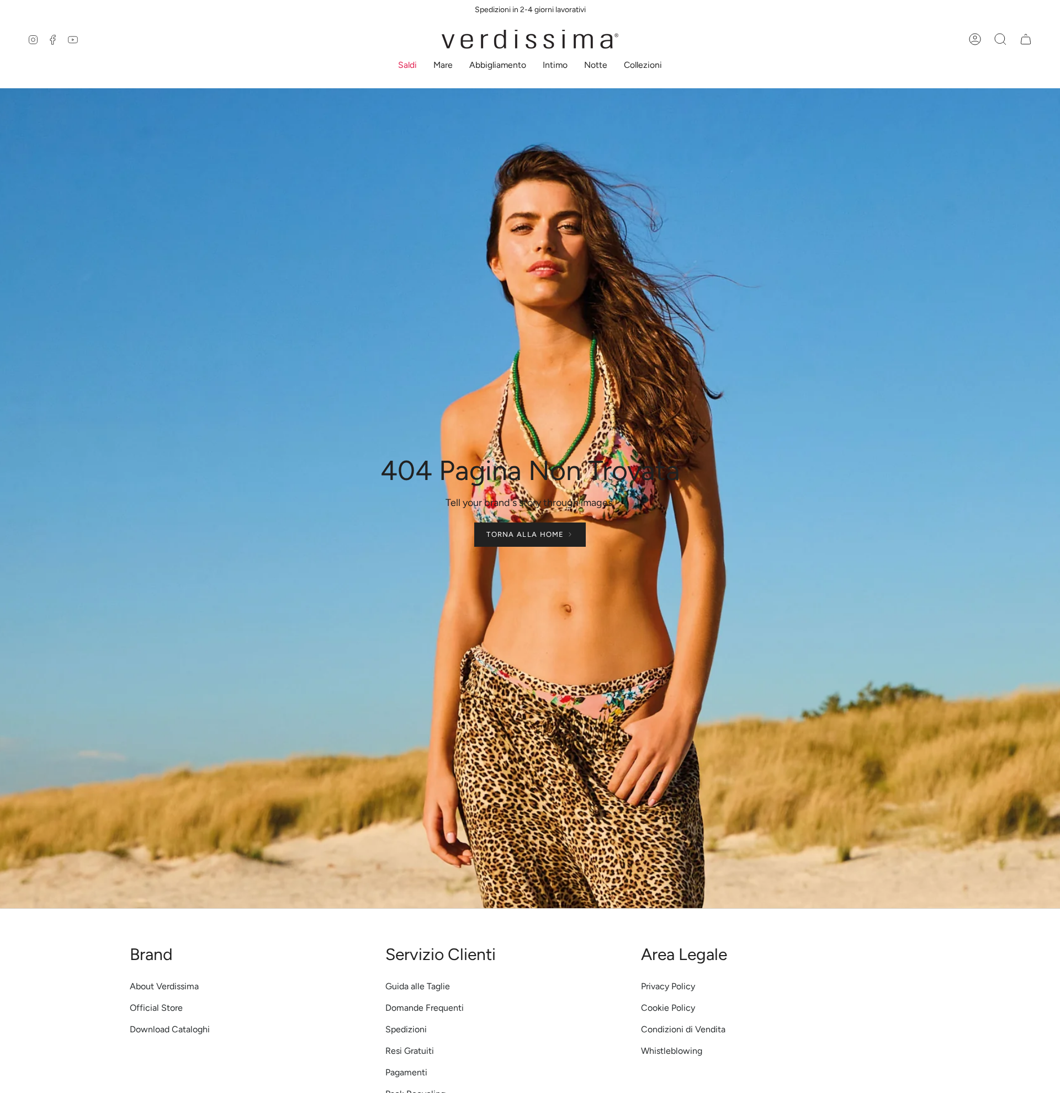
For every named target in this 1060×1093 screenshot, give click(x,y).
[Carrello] (1025, 39)
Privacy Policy (668, 986)
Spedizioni (406, 1029)
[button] (407, 66)
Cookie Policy (668, 1008)
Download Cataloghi (170, 1029)
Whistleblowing (671, 1051)
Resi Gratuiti (409, 1051)
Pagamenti (406, 1072)
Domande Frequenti (424, 1008)
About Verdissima (164, 986)
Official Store (156, 1008)
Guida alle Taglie (417, 986)
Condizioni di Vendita (683, 1029)
